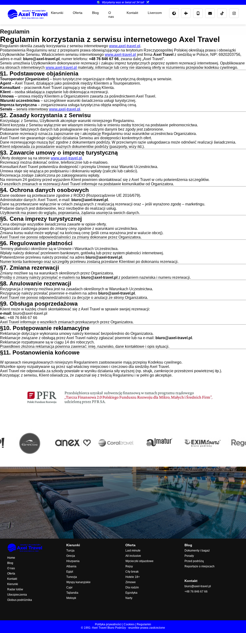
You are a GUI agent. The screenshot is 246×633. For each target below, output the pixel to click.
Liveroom (155, 13)
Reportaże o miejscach (199, 566)
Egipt (69, 571)
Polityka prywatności (108, 624)
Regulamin (144, 624)
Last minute (133, 550)
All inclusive (133, 556)
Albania (71, 566)
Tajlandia (72, 592)
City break (132, 571)
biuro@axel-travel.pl (197, 586)
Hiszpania (73, 561)
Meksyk (71, 598)
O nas (111, 14)
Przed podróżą (194, 561)
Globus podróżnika (19, 600)
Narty (128, 598)
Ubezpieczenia (17, 594)
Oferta (77, 13)
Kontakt (132, 13)
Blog (95, 13)
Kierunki (57, 13)
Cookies (129, 624)
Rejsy (129, 566)
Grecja (70, 556)
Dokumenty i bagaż (197, 550)
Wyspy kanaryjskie (78, 582)
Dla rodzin (132, 587)
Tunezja (71, 577)
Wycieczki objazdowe (139, 561)
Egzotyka (131, 592)
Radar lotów (15, 589)
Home (11, 557)
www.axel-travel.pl (124, 46)
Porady (189, 556)
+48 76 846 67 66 (196, 591)
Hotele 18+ (132, 577)
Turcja (70, 550)
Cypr (69, 587)
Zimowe (130, 582)
